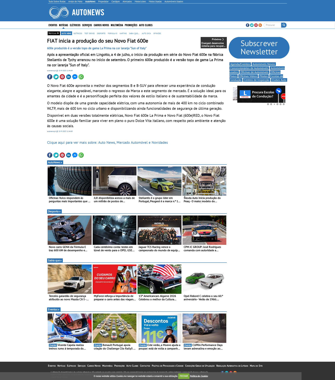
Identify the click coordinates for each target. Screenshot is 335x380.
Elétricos (71, 365)
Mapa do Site (256, 365)
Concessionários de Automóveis (249, 68)
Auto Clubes (132, 365)
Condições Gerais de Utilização (200, 365)
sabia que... (134, 33)
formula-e (112, 33)
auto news (66, 33)
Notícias (61, 365)
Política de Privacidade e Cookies (167, 365)
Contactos (145, 365)
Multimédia (117, 25)
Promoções (131, 25)
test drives (89, 33)
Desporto (53, 211)
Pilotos (263, 76)
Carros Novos (101, 25)
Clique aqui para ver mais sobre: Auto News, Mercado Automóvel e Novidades (107, 142)
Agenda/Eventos (240, 64)
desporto (101, 33)
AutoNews (54, 162)
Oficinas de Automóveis (254, 72)
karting (123, 33)
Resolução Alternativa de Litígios (232, 365)
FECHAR (184, 375)
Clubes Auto (279, 80)
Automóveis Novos (263, 64)
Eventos (53, 25)
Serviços (81, 365)
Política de (199, 375)
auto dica (146, 33)
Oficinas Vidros (248, 76)
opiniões (157, 33)
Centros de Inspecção (256, 80)
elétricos (78, 33)
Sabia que (54, 260)
